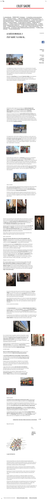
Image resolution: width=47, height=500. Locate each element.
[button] (1, 1)
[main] (23, 6)
